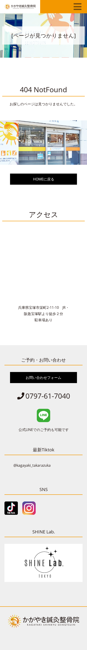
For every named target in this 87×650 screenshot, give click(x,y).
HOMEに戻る (43, 179)
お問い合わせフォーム (43, 377)
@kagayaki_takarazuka (32, 465)
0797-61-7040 (47, 396)
